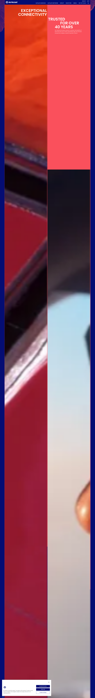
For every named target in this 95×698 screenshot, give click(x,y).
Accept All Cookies (43, 686)
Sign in (83, 1)
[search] (88, 3)
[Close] (48, 682)
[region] (26, 688)
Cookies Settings (43, 692)
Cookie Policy (13, 693)
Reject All (43, 689)
